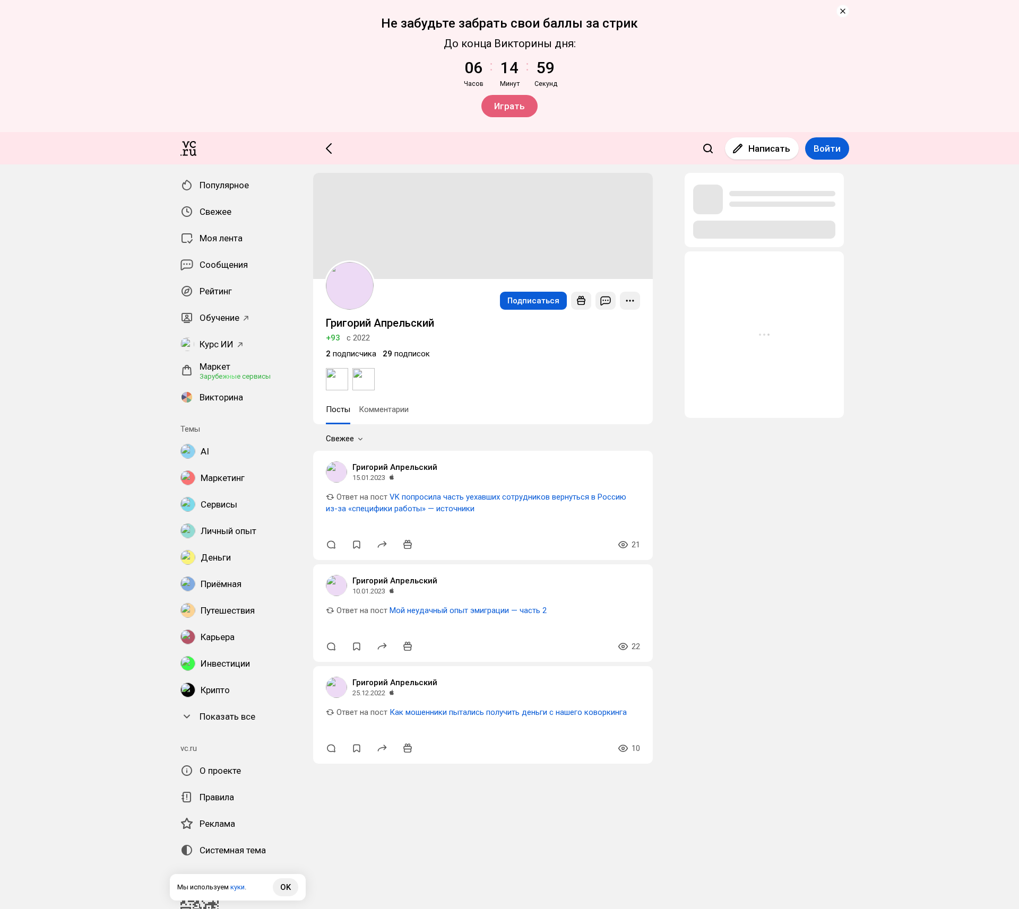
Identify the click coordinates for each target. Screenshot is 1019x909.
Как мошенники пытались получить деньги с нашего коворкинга (508, 712)
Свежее (340, 438)
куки (237, 887)
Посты (338, 409)
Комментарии (384, 409)
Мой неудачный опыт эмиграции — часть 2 (468, 610)
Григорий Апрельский (394, 467)
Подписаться (533, 300)
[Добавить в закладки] (356, 544)
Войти (827, 148)
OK (285, 887)
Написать (769, 148)
